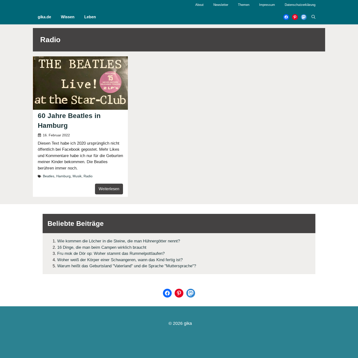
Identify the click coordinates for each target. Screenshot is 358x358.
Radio (88, 176)
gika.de (44, 17)
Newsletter (220, 5)
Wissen (68, 17)
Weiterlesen (109, 189)
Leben (90, 17)
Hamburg (63, 176)
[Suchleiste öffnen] (313, 17)
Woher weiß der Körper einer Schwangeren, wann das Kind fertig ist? (120, 260)
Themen (243, 5)
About (199, 5)
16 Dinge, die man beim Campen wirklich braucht (101, 247)
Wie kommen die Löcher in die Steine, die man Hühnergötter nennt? (118, 241)
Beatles (48, 176)
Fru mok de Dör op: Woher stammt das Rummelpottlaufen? (111, 253)
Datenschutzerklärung (300, 5)
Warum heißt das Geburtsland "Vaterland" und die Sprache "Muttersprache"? (126, 266)
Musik (77, 176)
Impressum (267, 5)
